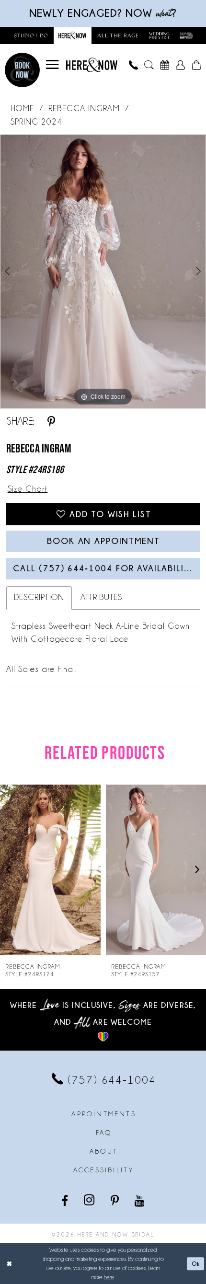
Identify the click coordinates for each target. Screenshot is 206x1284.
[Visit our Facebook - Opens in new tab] (65, 1200)
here (109, 1277)
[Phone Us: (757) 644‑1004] (133, 65)
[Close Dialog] (9, 1264)
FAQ (104, 1132)
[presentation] (50, 870)
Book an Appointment (103, 540)
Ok (196, 1263)
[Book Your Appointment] (164, 65)
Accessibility (104, 1170)
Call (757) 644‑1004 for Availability (104, 568)
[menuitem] (52, 64)
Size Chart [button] (28, 489)
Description (39, 597)
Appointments (103, 1114)
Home (22, 108)
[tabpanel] (103, 271)
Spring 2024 (37, 122)
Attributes (101, 597)
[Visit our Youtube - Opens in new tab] (140, 1200)
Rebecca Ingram (84, 108)
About (104, 1151)
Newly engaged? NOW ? (103, 13)
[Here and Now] (92, 65)
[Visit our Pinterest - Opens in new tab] (115, 1200)
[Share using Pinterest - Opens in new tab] (51, 421)
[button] (52, 64)
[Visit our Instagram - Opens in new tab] (90, 1200)
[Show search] (149, 65)
